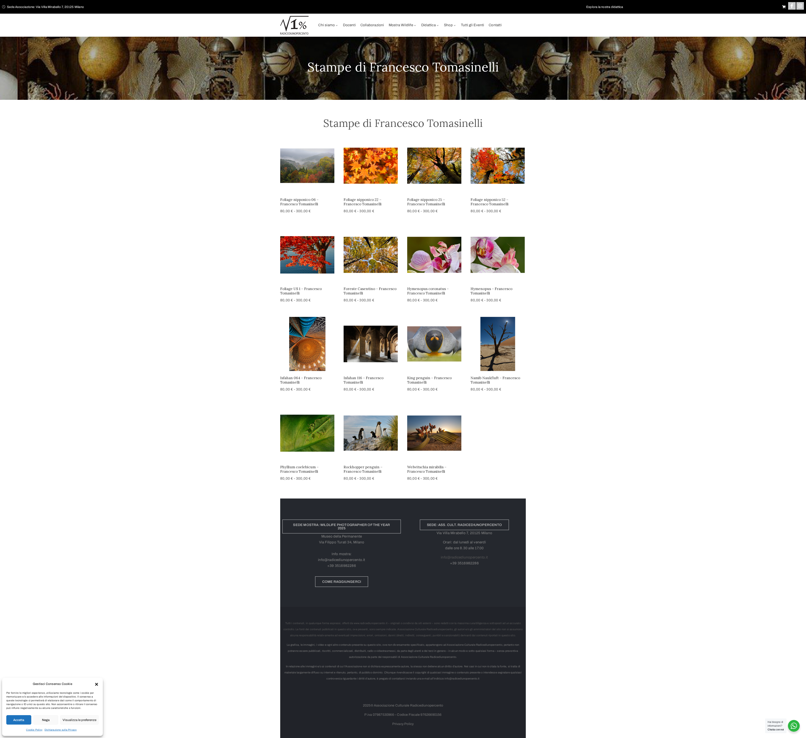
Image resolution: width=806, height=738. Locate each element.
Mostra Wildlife (401, 25)
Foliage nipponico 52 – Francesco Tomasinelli (490, 201)
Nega (46, 720)
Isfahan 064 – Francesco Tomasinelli (301, 380)
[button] (96, 684)
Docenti (349, 25)
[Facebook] (792, 6)
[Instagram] (800, 6)
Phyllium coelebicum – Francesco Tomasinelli (299, 469)
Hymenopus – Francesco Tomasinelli (491, 290)
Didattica (428, 25)
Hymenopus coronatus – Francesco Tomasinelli (428, 290)
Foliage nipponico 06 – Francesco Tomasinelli (299, 201)
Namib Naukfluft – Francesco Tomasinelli (495, 380)
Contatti (495, 25)
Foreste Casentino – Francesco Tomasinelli (370, 290)
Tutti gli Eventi (472, 25)
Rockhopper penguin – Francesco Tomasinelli (363, 469)
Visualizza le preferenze (79, 720)
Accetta (18, 720)
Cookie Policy (34, 729)
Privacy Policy (403, 724)
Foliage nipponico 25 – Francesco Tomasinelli (426, 201)
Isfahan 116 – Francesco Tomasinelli (363, 380)
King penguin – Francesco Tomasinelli (429, 380)
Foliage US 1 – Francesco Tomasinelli (301, 290)
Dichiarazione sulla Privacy (60, 729)
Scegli (307, 187)
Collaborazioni (372, 25)
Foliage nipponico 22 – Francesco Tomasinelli (363, 201)
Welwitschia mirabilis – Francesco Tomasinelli (426, 469)
